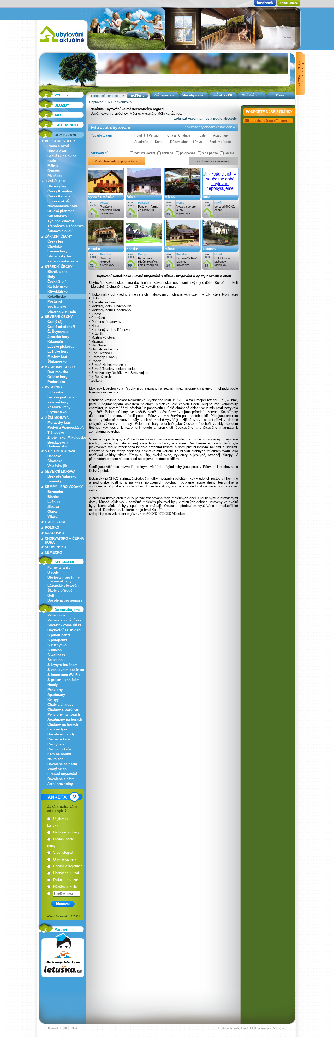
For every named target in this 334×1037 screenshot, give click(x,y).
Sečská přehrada (60, 397)
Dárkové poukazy (66, 832)
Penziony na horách (63, 714)
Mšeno (135, 113)
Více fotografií (64, 853)
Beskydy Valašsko (61, 476)
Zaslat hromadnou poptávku (115, 161)
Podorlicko (56, 382)
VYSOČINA (54, 387)
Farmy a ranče (58, 567)
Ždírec (176, 113)
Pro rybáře (55, 744)
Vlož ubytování (192, 95)
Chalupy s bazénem (63, 709)
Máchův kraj (57, 356)
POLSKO (52, 527)
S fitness (54, 650)
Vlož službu (250, 95)
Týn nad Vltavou (60, 221)
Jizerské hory (58, 337)
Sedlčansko (56, 306)
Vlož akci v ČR (222, 95)
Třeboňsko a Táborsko (65, 226)
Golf (50, 595)
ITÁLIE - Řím (55, 522)
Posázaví (54, 301)
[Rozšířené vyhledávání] (137, 95)
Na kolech (55, 759)
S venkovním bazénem (65, 670)
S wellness (56, 655)
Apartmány (56, 695)
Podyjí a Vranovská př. (65, 427)
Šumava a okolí (60, 231)
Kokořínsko (56, 296)
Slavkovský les (59, 256)
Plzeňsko (54, 176)
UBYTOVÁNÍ (65, 135)
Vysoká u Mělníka (155, 113)
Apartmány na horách (64, 719)
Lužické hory (57, 351)
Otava (52, 512)
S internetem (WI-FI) (63, 675)
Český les (55, 241)
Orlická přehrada (60, 211)
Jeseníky (54, 481)
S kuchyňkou (58, 645)
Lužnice (53, 502)
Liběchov (121, 113)
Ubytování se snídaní (64, 630)
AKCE (60, 115)
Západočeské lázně (62, 261)
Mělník (52, 166)
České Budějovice (61, 156)
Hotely (52, 685)
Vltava (52, 516)
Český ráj (54, 322)
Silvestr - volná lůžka (64, 625)
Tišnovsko (55, 432)
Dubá (94, 113)
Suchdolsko (57, 216)
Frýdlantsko (57, 412)
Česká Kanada (58, 196)
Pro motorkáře (59, 749)
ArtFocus (278, 1028)
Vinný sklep (57, 769)
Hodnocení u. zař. (66, 873)
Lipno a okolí (58, 201)
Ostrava (53, 171)
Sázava (53, 507)
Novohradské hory (62, 206)
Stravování (99, 153)
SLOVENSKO (55, 547)
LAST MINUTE (67, 125)
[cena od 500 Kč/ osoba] (220, 193)
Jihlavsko (55, 392)
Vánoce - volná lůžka (64, 620)
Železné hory (57, 402)
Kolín (51, 161)
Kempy (53, 700)
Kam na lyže (57, 729)
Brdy (51, 277)
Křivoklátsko (57, 291)
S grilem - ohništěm (63, 680)
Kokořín (106, 113)
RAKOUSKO (54, 533)
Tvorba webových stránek (233, 1028)
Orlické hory (57, 377)
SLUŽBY (62, 105)
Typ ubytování (101, 135)
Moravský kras (59, 423)
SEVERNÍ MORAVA (60, 471)
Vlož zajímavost (164, 95)
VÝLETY (62, 95)
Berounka (55, 492)
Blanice (53, 497)
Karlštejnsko (57, 286)
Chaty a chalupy (60, 704)
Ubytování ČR (99, 102)
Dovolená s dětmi (61, 779)
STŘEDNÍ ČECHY (59, 267)
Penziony (55, 690)
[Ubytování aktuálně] (62, 43)
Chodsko (54, 246)
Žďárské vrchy (58, 407)
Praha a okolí (58, 146)
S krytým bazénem (62, 665)
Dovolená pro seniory (64, 600)
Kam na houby (59, 754)
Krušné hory (57, 251)
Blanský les (56, 186)
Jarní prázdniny (60, 784)
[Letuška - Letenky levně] (62, 955)
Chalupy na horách (62, 724)
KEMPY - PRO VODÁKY (64, 487)
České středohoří (61, 327)
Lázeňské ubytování (63, 585)
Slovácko (54, 461)
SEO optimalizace (261, 1028)
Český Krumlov (59, 191)
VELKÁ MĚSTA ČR (60, 141)
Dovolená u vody (61, 734)
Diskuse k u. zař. (66, 880)
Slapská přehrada (61, 311)
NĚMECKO (53, 553)
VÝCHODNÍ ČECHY (60, 367)
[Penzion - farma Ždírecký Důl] (144, 193)
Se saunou (56, 660)
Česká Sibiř (56, 282)
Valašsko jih (57, 466)
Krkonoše (55, 342)
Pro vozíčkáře (58, 739)
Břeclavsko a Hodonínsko (57, 444)
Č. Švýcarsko (58, 332)
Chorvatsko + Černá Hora (64, 540)
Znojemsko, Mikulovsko (66, 437)
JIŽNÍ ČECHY (55, 181)
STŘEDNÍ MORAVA (60, 451)
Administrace (288, 2)
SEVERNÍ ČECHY (59, 317)
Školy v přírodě (59, 590)
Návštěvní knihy (65, 886)
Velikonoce (56, 615)
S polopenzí (57, 640)
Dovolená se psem (62, 764)
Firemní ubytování (62, 774)
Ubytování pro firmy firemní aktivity (63, 579)
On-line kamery (64, 859)
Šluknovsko (57, 361)
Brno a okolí (57, 151)
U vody (53, 572)
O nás (280, 95)
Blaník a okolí (58, 272)
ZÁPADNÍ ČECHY (58, 236)
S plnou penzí (58, 635)
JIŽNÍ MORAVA (57, 418)
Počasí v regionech (67, 866)
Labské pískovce (60, 347)
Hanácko (54, 456)
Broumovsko (57, 372)
